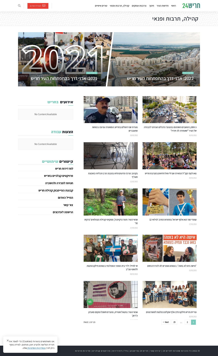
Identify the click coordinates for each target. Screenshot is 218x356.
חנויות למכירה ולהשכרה (59, 183)
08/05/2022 (134, 274)
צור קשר (68, 205)
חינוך (151, 5)
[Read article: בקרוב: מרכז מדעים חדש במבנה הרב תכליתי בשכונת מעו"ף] (111, 155)
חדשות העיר (163, 5)
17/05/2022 (193, 224)
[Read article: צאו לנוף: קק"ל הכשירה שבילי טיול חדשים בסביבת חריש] (170, 155)
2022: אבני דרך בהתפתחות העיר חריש (160, 78)
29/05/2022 (134, 135)
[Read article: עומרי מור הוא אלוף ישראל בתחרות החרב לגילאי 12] (170, 202)
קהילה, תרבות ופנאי (119, 5)
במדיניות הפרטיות (36, 348)
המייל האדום (36, 6)
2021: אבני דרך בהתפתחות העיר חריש (64, 78)
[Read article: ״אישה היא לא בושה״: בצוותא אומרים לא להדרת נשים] (170, 248)
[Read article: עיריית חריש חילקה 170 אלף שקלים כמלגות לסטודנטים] (170, 294)
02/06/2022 (189, 85)
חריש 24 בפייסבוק (139, 351)
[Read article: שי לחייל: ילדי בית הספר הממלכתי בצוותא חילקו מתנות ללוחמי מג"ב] (111, 248)
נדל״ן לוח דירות (120, 351)
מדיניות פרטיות (82, 351)
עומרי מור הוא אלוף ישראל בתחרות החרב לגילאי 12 (173, 219)
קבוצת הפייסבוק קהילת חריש (55, 190)
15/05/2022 (193, 270)
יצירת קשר (155, 351)
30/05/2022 (193, 135)
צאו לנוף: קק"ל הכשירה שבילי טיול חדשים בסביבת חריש (171, 173)
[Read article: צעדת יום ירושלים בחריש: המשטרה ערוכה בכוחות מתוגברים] (111, 109)
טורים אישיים (101, 5)
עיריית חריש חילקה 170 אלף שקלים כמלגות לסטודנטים (171, 312)
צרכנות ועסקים (139, 5)
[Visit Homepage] (191, 5)
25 (174, 322)
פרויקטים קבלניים (101, 351)
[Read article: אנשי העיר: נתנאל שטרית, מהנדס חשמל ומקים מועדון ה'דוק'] (111, 294)
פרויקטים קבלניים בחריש (58, 176)
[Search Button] (19, 5)
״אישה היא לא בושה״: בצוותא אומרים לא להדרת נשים (172, 266)
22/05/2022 (134, 181)
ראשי (173, 5)
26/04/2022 (193, 317)
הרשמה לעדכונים (63, 212)
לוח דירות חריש (64, 168)
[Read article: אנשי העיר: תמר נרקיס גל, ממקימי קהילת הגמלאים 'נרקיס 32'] (111, 202)
